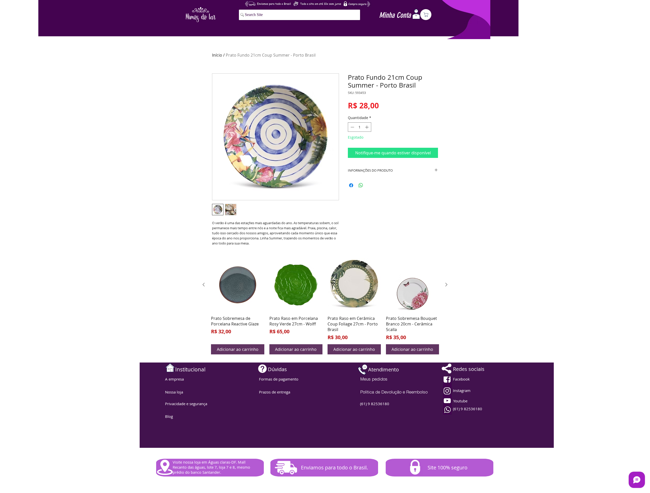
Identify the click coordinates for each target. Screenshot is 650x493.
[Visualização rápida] (237, 284)
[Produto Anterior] (204, 285)
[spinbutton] (359, 127)
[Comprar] (425, 14)
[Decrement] (352, 127)
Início (217, 55)
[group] (325, 306)
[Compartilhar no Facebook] (351, 185)
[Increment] (367, 127)
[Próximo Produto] (446, 285)
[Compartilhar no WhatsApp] (361, 185)
